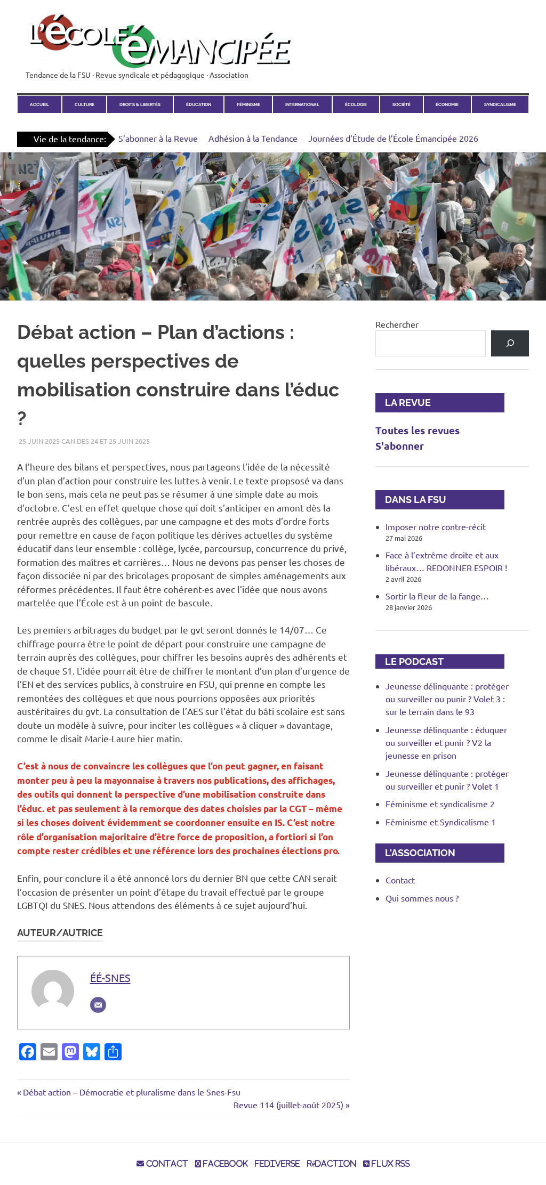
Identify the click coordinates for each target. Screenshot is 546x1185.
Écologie (356, 104)
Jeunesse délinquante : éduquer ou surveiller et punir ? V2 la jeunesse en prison (446, 742)
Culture (84, 104)
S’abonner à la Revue (158, 138)
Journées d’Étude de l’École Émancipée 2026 (393, 138)
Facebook (224, 1163)
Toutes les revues (417, 430)
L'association (415, 852)
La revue (403, 402)
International (302, 104)
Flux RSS (390, 1163)
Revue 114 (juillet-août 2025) (288, 1104)
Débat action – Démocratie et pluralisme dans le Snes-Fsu (131, 1091)
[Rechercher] (510, 343)
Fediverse (277, 1163)
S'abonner (399, 445)
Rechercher (397, 324)
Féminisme (248, 104)
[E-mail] (98, 1005)
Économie (447, 104)
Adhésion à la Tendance (253, 138)
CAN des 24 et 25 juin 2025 (105, 440)
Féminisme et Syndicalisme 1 (441, 821)
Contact (400, 879)
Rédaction (331, 1163)
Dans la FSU (410, 499)
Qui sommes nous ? (422, 897)
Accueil (39, 104)
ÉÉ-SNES (110, 977)
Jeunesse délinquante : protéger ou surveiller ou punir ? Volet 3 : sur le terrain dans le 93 (447, 698)
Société (401, 104)
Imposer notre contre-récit (436, 526)
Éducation (198, 104)
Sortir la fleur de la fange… (437, 595)
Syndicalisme (500, 104)
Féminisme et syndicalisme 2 (440, 803)
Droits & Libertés (139, 104)
